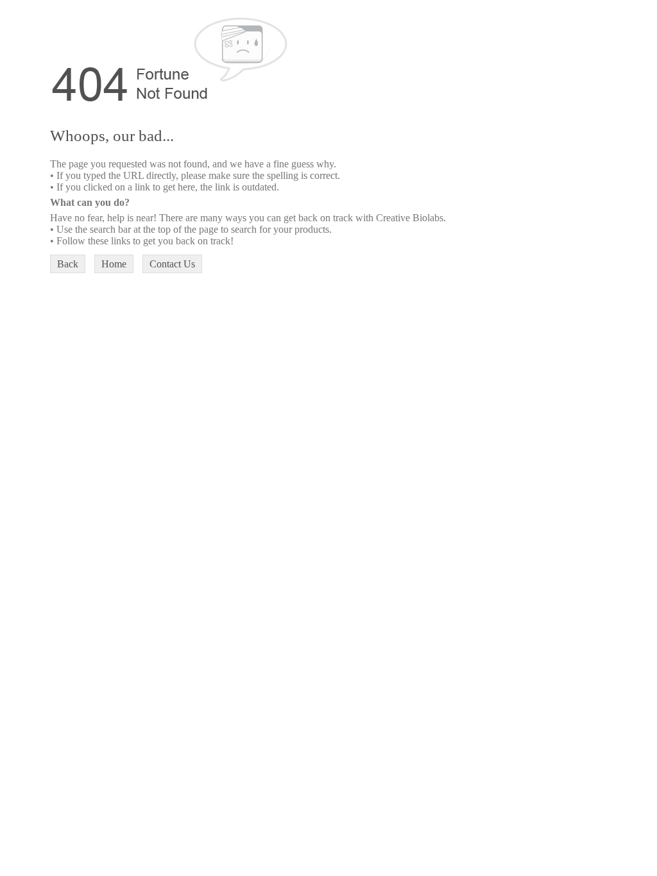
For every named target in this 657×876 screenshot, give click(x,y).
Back (67, 263)
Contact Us (172, 263)
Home (113, 263)
